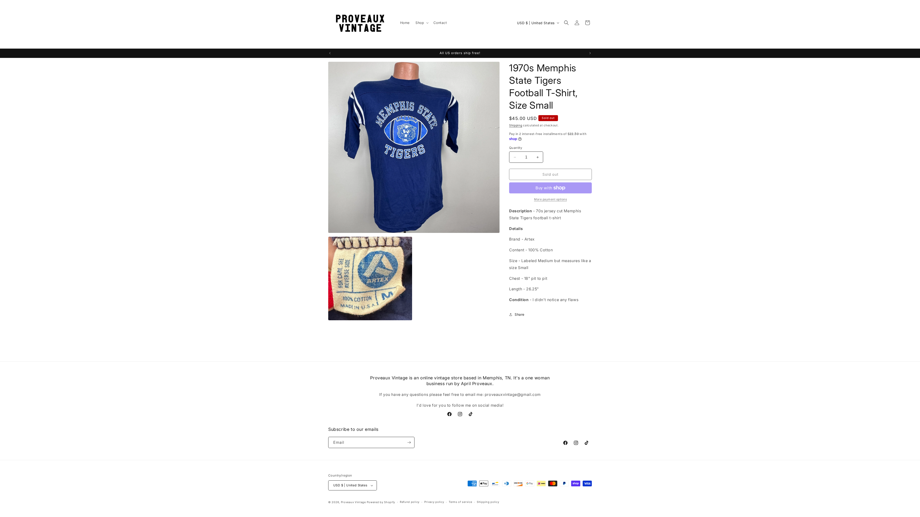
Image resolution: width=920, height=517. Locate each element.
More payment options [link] (550, 199)
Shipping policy (488, 502)
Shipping (515, 125)
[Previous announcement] (330, 53)
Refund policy (410, 502)
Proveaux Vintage (353, 502)
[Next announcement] (590, 53)
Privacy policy (434, 502)
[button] (422, 23)
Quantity (515, 148)
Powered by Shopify (381, 502)
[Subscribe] (409, 442)
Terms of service (460, 502)
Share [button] (519, 314)
